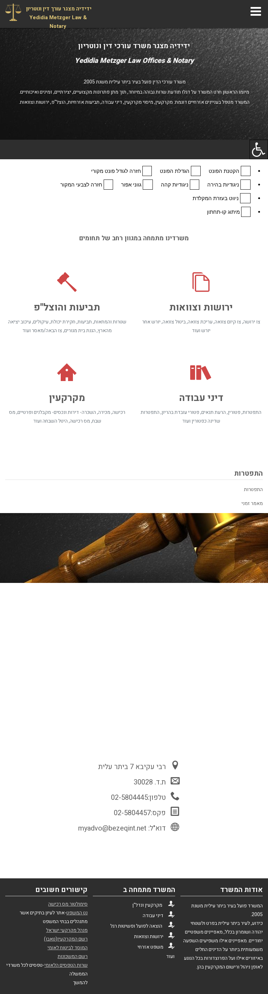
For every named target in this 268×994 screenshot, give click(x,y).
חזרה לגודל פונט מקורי (116, 171)
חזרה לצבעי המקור (82, 185)
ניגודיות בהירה (223, 185)
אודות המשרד (241, 890)
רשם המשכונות (73, 956)
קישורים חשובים (61, 890)
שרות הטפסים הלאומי (66, 965)
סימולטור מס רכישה (68, 904)
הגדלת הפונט (175, 171)
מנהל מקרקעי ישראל (67, 930)
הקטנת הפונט (225, 171)
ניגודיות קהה (175, 185)
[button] (134, 149)
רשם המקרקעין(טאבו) (66, 939)
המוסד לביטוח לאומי (67, 947)
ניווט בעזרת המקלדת (216, 198)
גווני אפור (132, 185)
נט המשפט (77, 912)
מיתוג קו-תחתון (224, 212)
